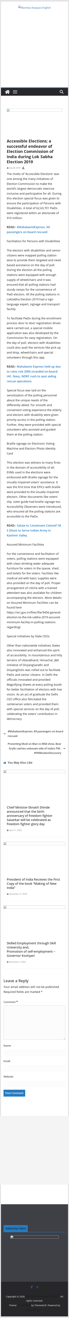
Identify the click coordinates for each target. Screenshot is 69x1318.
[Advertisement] (34, 51)
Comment (11, 1002)
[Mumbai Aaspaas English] (7, 92)
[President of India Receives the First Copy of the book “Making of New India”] (34, 844)
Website (8, 1076)
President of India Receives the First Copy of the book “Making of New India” (33, 883)
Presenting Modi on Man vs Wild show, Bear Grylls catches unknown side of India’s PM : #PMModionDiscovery (34, 748)
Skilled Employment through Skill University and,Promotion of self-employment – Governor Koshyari (31, 949)
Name (7, 1045)
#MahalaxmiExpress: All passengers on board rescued (35, 734)
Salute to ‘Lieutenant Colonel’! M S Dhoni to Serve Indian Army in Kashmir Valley (34, 530)
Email (7, 1061)
